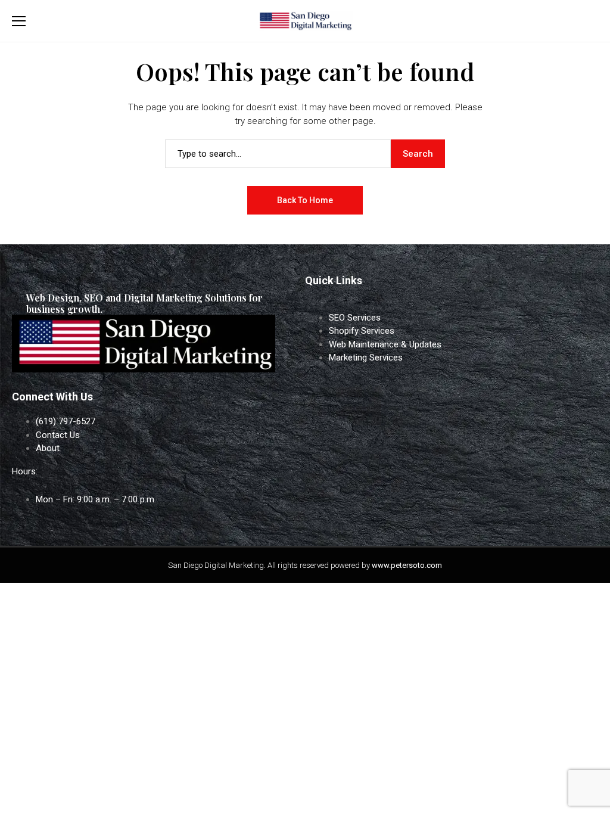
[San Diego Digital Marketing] (305, 21)
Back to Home (305, 200)
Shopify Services (361, 330)
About (48, 448)
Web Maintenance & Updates (385, 344)
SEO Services (355, 317)
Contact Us (58, 435)
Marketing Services (366, 357)
